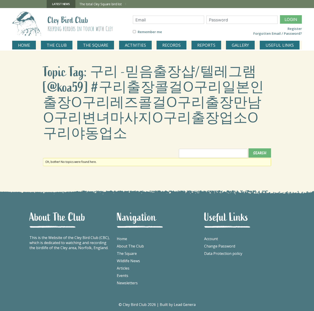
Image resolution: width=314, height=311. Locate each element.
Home (122, 239)
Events (122, 275)
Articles (123, 268)
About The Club (130, 246)
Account (211, 239)
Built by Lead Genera (178, 304)
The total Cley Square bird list (100, 4)
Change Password (219, 246)
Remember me (150, 32)
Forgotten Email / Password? (277, 33)
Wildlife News (128, 261)
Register (295, 28)
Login (291, 19)
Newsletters (127, 283)
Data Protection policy (223, 253)
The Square (127, 253)
